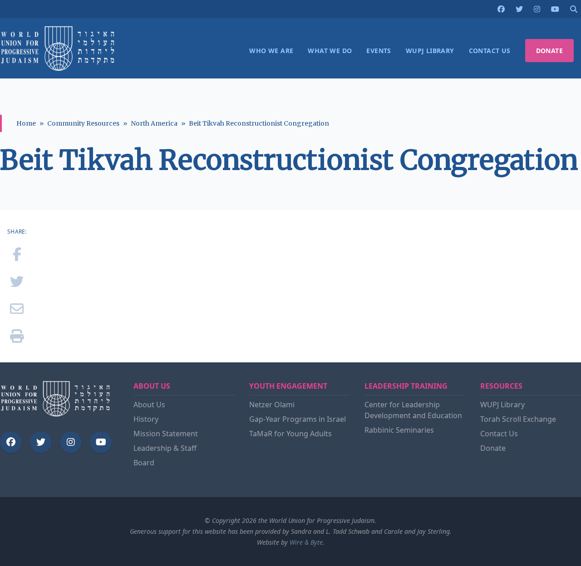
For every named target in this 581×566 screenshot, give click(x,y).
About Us (149, 405)
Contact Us (499, 434)
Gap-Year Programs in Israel (297, 419)
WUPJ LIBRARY (430, 50)
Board (143, 463)
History (145, 419)
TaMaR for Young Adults (290, 434)
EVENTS (378, 50)
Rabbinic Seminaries (399, 430)
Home (26, 123)
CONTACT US (490, 50)
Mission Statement (165, 434)
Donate (493, 448)
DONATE (549, 50)
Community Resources (83, 123)
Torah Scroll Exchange (518, 419)
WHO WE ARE (271, 50)
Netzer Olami (272, 405)
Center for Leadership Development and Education (413, 410)
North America (154, 123)
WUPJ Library (502, 405)
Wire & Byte (306, 542)
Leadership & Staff (165, 448)
